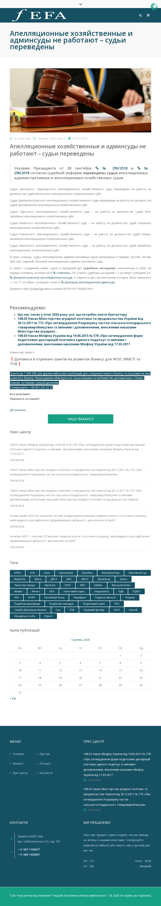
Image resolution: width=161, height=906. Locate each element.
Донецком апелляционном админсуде (89, 282)
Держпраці (104, 579)
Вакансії (18, 763)
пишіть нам (123, 845)
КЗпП (68, 585)
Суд (58, 610)
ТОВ (71, 610)
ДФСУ (84, 579)
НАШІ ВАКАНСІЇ (81, 419)
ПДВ (120, 591)
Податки (130, 597)
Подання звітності (105, 597)
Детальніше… (19, 410)
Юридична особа (24, 616)
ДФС (69, 579)
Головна (18, 754)
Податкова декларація (27, 603)
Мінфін (18, 591)
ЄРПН (17, 572)
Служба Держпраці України (30, 610)
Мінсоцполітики (121, 585)
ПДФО (136, 591)
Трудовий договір (94, 610)
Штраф (133, 610)
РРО (117, 603)
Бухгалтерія (66, 572)
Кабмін (98, 585)
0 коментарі (22, 138)
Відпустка (19, 579)
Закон (123, 579)
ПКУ (16, 597)
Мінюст (36, 591)
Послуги (45, 763)
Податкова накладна (61, 603)
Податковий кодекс (94, 603)
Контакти (46, 773)
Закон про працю (24, 585)
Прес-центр (57, 138)
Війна (38, 579)
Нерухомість (101, 591)
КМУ (82, 585)
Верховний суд (137, 572)
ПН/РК (31, 597)
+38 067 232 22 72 (41, 387)
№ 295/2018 (113, 168)
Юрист (48, 616)
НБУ (51, 591)
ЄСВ (32, 572)
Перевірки (80, 597)
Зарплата (49, 585)
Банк (47, 572)
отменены (63, 273)
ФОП (117, 610)
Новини (43, 138)
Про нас (45, 754)
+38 (29, 849)
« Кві (13, 698)
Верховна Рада (110, 572)
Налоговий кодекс (74, 591)
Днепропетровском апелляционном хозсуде (43, 277)
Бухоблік (87, 572)
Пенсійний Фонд (54, 597)
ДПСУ (54, 579)
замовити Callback (96, 845)
